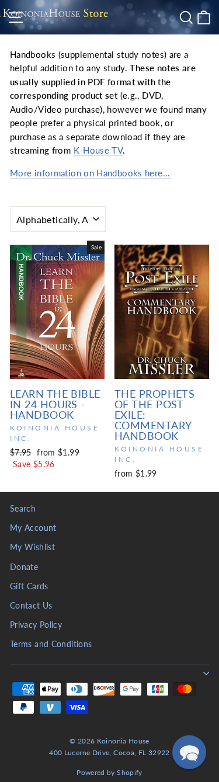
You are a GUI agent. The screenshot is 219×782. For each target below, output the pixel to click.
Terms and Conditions (51, 644)
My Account (33, 528)
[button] (189, 752)
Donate (24, 567)
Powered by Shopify (109, 772)
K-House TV (98, 150)
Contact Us (31, 605)
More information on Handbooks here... (90, 173)
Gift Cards (29, 586)
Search (23, 508)
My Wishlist (32, 547)
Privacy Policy (36, 625)
